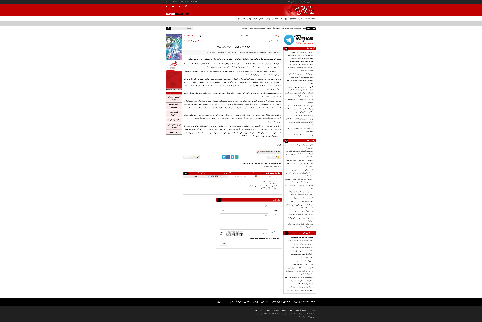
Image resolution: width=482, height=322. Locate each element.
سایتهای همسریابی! (307, 257)
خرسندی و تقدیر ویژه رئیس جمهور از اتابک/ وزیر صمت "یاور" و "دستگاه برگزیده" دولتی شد (299, 180)
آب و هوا (168, 1)
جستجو (291, 310)
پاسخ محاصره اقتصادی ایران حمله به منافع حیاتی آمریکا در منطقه (300, 225)
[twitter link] (224, 157)
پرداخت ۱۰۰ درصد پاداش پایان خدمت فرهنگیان (299, 277)
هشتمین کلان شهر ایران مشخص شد (302, 237)
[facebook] (192, 6)
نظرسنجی (276, 310)
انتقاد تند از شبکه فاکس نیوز (304, 115)
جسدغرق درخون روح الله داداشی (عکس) (301, 287)
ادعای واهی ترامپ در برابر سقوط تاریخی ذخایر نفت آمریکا (299, 165)
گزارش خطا (273, 157)
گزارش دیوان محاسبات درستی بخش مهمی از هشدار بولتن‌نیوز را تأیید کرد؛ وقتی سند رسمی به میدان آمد (299, 173)
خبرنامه (175, 1)
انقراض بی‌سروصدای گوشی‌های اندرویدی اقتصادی (301, 123)
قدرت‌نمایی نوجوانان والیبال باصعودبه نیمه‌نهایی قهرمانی (299, 100)
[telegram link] (232, 157)
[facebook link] (228, 157)
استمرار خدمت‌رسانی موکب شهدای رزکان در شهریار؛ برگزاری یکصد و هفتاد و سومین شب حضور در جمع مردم (274, 28)
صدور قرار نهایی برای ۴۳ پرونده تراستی (301, 77)
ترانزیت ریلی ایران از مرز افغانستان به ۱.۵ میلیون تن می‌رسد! (298, 146)
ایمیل (275, 210)
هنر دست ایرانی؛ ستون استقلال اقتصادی (301, 214)
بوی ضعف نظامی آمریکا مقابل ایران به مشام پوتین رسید (300, 129)
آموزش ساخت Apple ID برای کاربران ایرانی (300, 268)
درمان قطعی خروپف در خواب (174, 126)
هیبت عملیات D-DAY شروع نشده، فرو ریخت (299, 160)
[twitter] (173, 6)
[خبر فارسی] (174, 75)
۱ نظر (240, 36)
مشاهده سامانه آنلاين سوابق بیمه (303, 251)
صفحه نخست (310, 18)
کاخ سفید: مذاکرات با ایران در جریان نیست (300, 106)
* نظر (276, 215)
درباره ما (187, 1)
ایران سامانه (301, 317)
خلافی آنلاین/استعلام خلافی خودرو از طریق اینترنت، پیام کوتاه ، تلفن (300, 282)
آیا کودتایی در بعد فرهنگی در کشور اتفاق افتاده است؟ (299, 186)
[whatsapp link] (236, 157)
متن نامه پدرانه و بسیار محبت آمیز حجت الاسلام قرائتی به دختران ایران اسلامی (299, 110)
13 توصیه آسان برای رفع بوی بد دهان (302, 247)
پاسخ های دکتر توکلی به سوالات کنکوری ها (300, 290)
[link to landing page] (303, 10)
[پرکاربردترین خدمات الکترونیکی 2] (174, 47)
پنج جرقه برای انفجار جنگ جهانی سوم (302, 201)
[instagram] (185, 6)
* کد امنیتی (274, 232)
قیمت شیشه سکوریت (173, 106)
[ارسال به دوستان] (187, 41)
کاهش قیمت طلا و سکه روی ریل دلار (302, 198)
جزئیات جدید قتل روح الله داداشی (303, 264)
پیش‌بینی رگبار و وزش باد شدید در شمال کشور (299, 119)
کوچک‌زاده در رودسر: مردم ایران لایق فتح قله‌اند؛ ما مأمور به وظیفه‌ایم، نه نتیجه (300, 193)
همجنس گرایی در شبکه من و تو (303, 244)
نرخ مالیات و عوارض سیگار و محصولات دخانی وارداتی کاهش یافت (299, 206)
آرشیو (297, 310)
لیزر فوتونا (173, 132)
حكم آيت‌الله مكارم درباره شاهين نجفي (301, 254)
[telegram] (179, 6)
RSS (255, 310)
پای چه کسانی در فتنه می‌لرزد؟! (303, 135)
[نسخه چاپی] (184, 41)
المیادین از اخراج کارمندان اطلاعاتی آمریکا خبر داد (299, 82)
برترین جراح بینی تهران (174, 98)
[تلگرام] (299, 39)
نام (276, 206)
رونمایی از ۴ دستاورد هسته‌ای (304, 211)
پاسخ (195, 176)
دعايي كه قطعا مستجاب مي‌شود (303, 261)
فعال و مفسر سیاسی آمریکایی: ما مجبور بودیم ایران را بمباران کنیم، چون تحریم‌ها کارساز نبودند (299, 88)
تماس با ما (194, 1)
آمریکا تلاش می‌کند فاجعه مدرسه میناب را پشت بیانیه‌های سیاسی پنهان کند (299, 94)
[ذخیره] (189, 41)
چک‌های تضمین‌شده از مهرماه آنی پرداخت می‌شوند (300, 219)
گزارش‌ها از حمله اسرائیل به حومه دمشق (301, 74)
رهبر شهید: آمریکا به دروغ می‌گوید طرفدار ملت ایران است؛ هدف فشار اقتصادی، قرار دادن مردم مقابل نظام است (299, 154)
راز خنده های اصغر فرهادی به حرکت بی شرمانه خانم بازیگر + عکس (299, 272)
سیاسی (271, 41)
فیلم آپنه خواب (173, 119)
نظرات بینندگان (273, 173)
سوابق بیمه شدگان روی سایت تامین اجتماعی (300, 240)
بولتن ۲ (300, 18)
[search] (168, 28)
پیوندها (181, 1)
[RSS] (167, 6)
